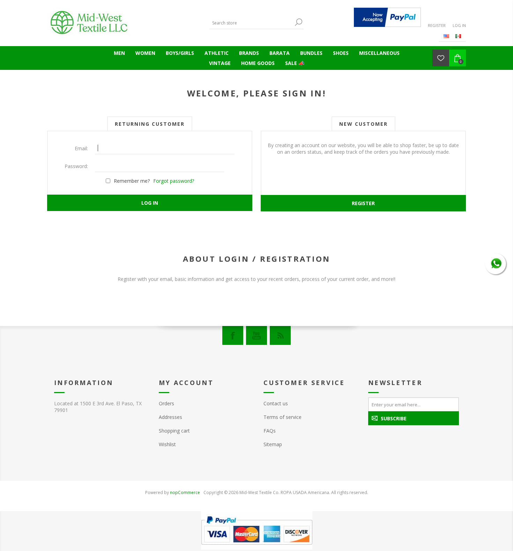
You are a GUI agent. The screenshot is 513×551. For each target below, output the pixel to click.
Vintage (220, 63)
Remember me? (132, 180)
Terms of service (282, 417)
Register (437, 25)
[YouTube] (256, 335)
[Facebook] (232, 335)
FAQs (269, 430)
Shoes (341, 53)
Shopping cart (174, 430)
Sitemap (272, 444)
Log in (459, 25)
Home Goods (258, 63)
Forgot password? (173, 180)
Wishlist (167, 444)
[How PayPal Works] (387, 17)
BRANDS (249, 53)
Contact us (275, 403)
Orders (166, 403)
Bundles (311, 53)
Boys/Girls (180, 53)
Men (119, 53)
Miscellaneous (379, 53)
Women (145, 53)
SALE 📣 (294, 63)
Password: (76, 166)
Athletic (217, 53)
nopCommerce (185, 492)
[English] (446, 36)
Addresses (170, 417)
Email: (81, 148)
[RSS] (280, 335)
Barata (279, 53)
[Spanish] (458, 36)
